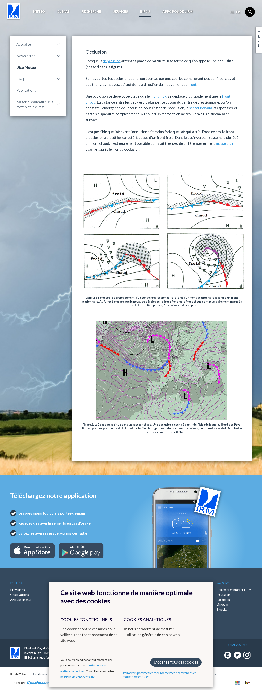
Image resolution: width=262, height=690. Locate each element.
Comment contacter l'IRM (234, 590)
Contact (225, 582)
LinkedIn (222, 604)
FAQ (20, 79)
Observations (19, 594)
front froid (158, 96)
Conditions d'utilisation (48, 674)
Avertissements (20, 599)
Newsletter (25, 55)
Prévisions (17, 590)
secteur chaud (200, 108)
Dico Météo (26, 67)
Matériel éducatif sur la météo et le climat (34, 104)
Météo (39, 11)
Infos (145, 11)
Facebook (223, 599)
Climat (63, 11)
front (192, 84)
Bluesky (222, 609)
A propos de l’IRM (177, 11)
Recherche (91, 11)
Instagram (223, 594)
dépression (112, 61)
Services (120, 11)
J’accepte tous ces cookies (176, 662)
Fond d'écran (259, 40)
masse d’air (225, 143)
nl (232, 12)
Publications (26, 90)
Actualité (23, 44)
